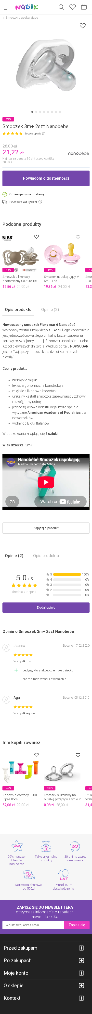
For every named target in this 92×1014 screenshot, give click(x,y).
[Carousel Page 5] (48, 112)
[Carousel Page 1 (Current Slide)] (32, 112)
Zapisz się (76, 925)
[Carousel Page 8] (60, 112)
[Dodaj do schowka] (82, 25)
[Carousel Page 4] (44, 112)
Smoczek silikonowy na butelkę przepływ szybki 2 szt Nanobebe (62, 799)
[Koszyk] (84, 7)
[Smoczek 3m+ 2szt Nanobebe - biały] (46, 64)
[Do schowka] (36, 236)
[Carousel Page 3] (40, 112)
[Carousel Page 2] (36, 112)
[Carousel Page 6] (52, 112)
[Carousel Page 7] (56, 112)
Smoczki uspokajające (22, 17)
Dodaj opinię (46, 607)
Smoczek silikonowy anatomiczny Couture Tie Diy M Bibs (19, 281)
